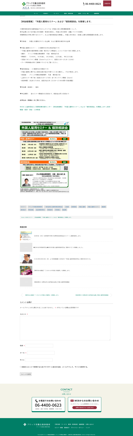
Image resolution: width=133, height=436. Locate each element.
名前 (22, 345)
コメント (24, 314)
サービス (56, 13)
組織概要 (96, 13)
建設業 (104, 207)
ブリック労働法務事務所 (35, 207)
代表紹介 (45, 13)
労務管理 (73, 207)
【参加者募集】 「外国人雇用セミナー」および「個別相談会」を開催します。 (53, 217)
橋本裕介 (23, 210)
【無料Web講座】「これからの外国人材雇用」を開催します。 (52, 270)
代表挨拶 (57, 424)
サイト (22, 360)
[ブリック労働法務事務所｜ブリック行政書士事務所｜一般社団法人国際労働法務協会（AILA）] (33, 3)
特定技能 (30, 210)
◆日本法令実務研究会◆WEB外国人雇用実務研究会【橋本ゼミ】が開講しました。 (58, 247)
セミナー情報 (59, 427)
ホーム (36, 13)
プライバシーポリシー (77, 427)
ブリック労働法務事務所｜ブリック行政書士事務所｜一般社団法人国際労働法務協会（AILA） (65, 434)
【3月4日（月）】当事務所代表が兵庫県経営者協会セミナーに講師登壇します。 (57, 236)
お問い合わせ (90, 424)
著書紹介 (67, 427)
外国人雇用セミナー (93, 207)
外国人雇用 (82, 207)
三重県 (67, 207)
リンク (88, 427)
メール (23, 353)
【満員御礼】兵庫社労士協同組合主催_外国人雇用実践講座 (51, 282)
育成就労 (49, 210)
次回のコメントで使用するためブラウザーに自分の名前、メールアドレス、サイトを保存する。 (55, 367)
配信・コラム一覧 (83, 13)
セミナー (23, 207)
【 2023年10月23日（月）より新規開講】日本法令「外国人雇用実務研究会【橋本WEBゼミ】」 (62, 259)
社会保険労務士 (40, 210)
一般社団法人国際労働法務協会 (54, 207)
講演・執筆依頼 (68, 13)
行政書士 (57, 210)
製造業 (64, 210)
